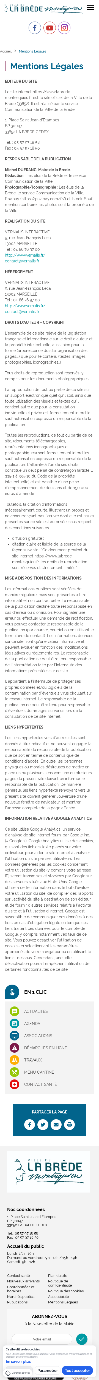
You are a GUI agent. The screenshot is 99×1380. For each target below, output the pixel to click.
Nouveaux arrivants (23, 1281)
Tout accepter (77, 1370)
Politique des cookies (66, 1291)
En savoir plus (18, 1361)
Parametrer (47, 1370)
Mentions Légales (63, 1302)
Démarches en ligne (45, 1048)
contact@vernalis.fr (22, 261)
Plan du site (57, 1276)
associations (38, 1036)
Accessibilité (58, 1297)
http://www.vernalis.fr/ (25, 255)
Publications (17, 1302)
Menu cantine (39, 1072)
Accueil (6, 51)
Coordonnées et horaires (20, 1289)
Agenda (32, 1023)
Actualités (36, 1011)
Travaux (33, 1060)
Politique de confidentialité (60, 1283)
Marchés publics (20, 1297)
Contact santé (40, 1084)
